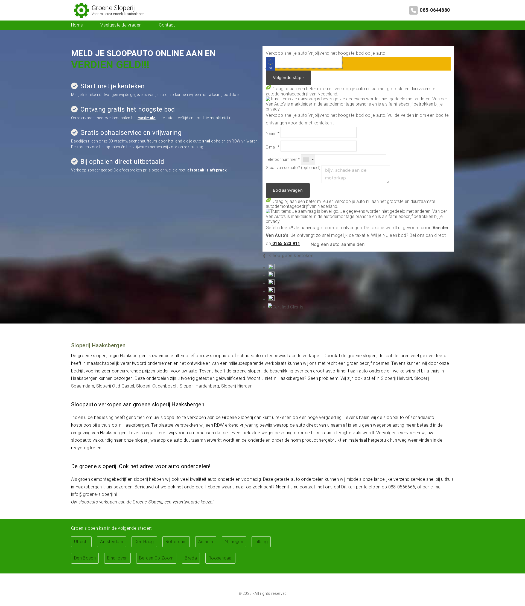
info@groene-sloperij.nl (94, 494)
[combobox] (308, 160)
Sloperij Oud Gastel (115, 386)
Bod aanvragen (288, 190)
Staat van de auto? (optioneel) (293, 167)
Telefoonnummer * (283, 159)
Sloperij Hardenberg (199, 386)
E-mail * (272, 147)
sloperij (142, 440)
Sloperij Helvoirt (396, 378)
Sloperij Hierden (236, 386)
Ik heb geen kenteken (290, 255)
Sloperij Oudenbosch (156, 386)
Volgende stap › (288, 77)
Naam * (272, 133)
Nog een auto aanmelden (336, 244)
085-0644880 (435, 10)
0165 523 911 (285, 243)
